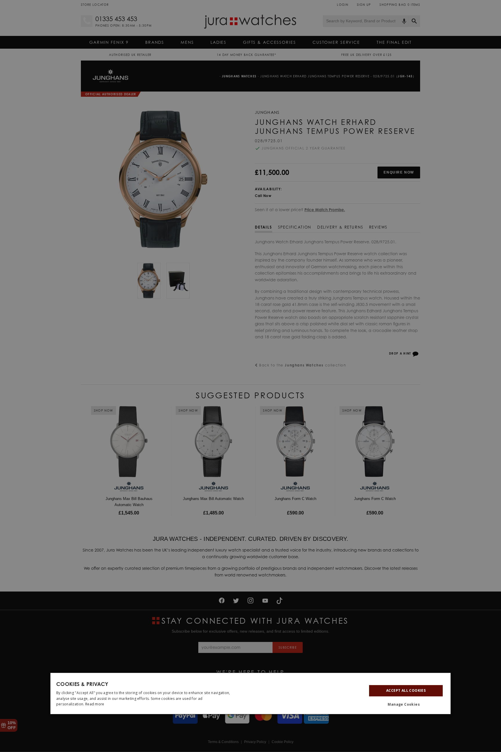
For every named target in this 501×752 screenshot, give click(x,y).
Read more (94, 704)
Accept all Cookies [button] (406, 690)
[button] (406, 704)
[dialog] (250, 693)
